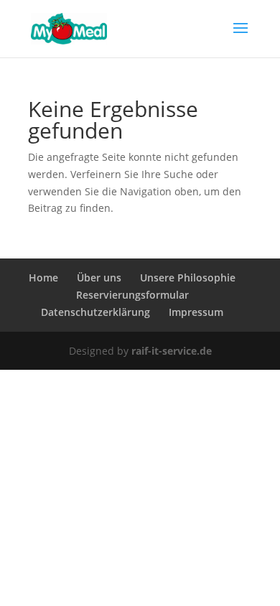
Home (43, 277)
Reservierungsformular (132, 295)
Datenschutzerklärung (95, 312)
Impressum (196, 312)
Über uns (99, 277)
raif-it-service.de (171, 351)
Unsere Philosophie (187, 277)
